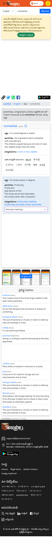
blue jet (6, 393)
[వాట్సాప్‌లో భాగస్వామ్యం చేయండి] (13, 97)
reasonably (36, 204)
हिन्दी (37, 159)
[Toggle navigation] (4, 3)
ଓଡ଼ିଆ (19, 165)
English (17, 103)
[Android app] (10, 453)
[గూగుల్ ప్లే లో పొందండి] (44, 97)
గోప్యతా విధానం (15, 469)
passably (20, 204)
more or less (24, 151)
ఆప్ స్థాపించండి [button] (26, 276)
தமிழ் (42, 165)
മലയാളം (9, 170)
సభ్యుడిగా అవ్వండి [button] (26, 35)
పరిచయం (4, 469)
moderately (10, 204)
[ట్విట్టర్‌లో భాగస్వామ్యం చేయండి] (8, 97)
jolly (25, 201)
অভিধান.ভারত (7, 495)
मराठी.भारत (23, 486)
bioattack (7, 407)
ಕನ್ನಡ (9, 165)
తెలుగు (28, 159)
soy (4, 371)
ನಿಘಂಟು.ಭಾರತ (21, 490)
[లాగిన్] (48, 3)
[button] (5, 277)
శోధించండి (45, 11)
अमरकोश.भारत (8, 486)
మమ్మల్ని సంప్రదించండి (9, 473)
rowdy (5, 327)
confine (6, 363)
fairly (20, 201)
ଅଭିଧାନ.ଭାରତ (35, 490)
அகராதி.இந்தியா (38, 486)
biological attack (10, 316)
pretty (27, 204)
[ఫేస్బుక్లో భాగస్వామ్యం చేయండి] (18, 97)
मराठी (27, 165)
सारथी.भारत (6, 499)
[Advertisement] (26, 67)
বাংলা (35, 165)
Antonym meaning (14, 209)
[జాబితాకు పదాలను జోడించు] (26, 126)
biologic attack (9, 382)
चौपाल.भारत (36, 495)
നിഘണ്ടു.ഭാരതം (7, 490)
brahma (6, 295)
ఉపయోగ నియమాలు (30, 469)
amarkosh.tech (22, 495)
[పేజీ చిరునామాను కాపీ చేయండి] (3, 97)
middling (32, 201)
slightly (34, 151)
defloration (8, 306)
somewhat (10, 126)
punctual (7, 335)
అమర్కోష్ (7, 103)
